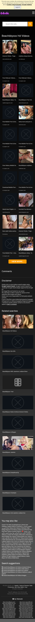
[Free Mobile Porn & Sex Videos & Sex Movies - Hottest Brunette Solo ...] (10, 119)
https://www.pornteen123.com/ (26, 608)
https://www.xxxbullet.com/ (9, 612)
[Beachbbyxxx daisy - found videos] (10, 97)
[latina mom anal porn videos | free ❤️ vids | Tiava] (26, 119)
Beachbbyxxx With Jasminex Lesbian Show (15, 371)
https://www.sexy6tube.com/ (26, 603)
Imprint (17, 585)
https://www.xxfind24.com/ (9, 616)
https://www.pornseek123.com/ (26, 606)
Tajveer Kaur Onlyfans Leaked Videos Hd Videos (15, 553)
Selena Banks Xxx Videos (24, 536)
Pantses (23, 528)
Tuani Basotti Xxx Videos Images (11, 548)
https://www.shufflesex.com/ (9, 609)
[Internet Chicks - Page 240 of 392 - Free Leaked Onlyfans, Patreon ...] (10, 53)
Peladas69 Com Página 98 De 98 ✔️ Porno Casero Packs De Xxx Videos (17, 543)
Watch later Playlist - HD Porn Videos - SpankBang (17, 209)
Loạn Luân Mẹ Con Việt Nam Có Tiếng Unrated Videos (17, 538)
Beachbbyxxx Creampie (9, 493)
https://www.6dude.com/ (9, 606)
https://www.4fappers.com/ (9, 602)
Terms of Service (24, 585)
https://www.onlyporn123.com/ (26, 611)
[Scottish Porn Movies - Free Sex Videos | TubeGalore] (26, 206)
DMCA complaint (12, 304)
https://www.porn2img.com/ (26, 613)
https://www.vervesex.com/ (9, 611)
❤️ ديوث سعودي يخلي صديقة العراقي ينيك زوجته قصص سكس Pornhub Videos (16, 533)
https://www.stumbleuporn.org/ (26, 617)
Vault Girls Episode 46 (8, 539)
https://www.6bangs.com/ (9, 604)
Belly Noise (15, 558)
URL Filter (17, 587)
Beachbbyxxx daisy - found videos (12, 100)
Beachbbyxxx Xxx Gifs (9, 351)
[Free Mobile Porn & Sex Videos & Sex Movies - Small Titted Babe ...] (10, 140)
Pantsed (19, 526)
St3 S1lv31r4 (15, 541)
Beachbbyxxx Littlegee (9, 432)
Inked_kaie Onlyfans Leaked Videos (15, 525)
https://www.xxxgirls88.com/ (26, 602)
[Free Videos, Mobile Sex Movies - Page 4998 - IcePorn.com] (10, 162)
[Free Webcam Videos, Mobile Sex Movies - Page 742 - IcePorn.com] (10, 75)
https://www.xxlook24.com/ (9, 617)
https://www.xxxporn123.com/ (9, 614)
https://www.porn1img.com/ (26, 612)
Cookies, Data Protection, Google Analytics (19, 4)
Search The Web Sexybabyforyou (11, 525)
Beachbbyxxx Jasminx (9, 452)
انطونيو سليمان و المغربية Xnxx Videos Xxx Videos (17, 527)
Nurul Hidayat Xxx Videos (9, 536)
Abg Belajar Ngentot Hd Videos (15, 529)
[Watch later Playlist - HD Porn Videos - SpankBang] (10, 206)
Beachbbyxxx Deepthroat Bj (11, 472)
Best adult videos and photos (11, 231)
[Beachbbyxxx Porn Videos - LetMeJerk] (26, 97)
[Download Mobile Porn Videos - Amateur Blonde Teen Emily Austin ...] (10, 184)
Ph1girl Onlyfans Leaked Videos (16, 556)
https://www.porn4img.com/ (26, 616)
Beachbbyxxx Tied (8, 391)
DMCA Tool (24, 587)
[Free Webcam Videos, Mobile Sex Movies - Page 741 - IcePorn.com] (26, 75)
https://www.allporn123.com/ (26, 609)
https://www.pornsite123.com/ (9, 608)
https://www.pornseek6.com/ (26, 607)
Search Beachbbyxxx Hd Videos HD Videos (15, 570)
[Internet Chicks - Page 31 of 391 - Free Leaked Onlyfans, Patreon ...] (26, 228)
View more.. (17, 261)
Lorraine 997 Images (12, 535)
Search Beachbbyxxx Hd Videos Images (14, 575)
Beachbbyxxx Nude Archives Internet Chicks (15, 412)
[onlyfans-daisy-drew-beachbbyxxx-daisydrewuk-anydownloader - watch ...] (26, 53)
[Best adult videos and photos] (10, 228)
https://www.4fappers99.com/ (9, 603)
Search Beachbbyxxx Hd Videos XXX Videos (16, 569)
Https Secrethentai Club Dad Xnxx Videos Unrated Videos (17, 530)
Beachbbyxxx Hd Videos (10, 331)
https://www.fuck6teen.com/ (26, 604)
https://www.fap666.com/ (9, 607)
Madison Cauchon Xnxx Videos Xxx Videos (17, 552)
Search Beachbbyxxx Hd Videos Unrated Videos (17, 567)
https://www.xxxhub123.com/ (9, 613)
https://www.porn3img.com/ (26, 614)
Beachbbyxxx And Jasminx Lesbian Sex (14, 513)
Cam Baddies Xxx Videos (18, 551)
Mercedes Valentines (25, 535)
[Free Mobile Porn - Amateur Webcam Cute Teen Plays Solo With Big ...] (10, 250)
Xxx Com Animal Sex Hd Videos (20, 546)
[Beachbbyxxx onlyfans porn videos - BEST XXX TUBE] (26, 162)
